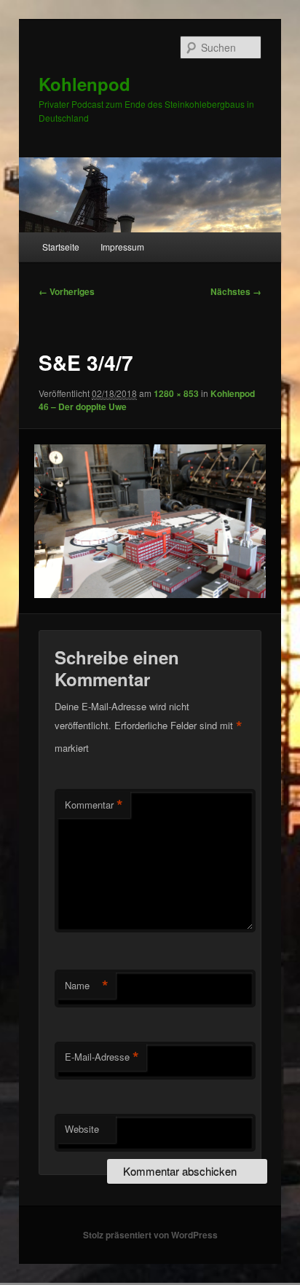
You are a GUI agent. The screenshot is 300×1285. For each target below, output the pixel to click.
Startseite (60, 246)
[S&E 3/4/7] (149, 521)
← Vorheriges (67, 291)
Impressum (122, 246)
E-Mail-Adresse (102, 1057)
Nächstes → (235, 291)
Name (86, 985)
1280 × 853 (176, 393)
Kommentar (94, 805)
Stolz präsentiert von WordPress (150, 1234)
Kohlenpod (84, 83)
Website (82, 1129)
